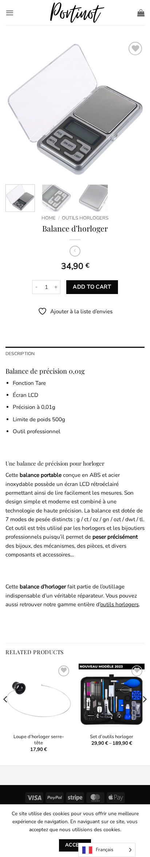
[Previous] (17, 109)
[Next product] (75, 251)
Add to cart (92, 286)
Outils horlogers (85, 218)
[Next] (132, 109)
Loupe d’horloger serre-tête (38, 740)
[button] (9, 12)
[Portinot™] (75, 12)
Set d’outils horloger (111, 737)
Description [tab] (20, 354)
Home (49, 218)
